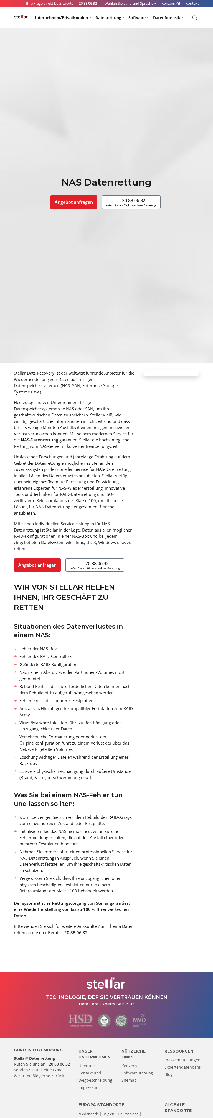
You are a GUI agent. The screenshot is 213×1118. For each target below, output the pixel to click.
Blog (168, 1074)
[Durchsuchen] (194, 17)
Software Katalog (137, 1073)
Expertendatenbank (182, 1067)
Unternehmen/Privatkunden (60, 17)
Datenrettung (108, 17)
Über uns (87, 1065)
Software (137, 17)
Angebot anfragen (74, 202)
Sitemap (129, 1080)
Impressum (89, 1087)
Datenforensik (166, 17)
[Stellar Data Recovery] (21, 16)
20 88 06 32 (131, 202)
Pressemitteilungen (182, 1060)
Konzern (129, 1065)
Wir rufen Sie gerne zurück (39, 1075)
